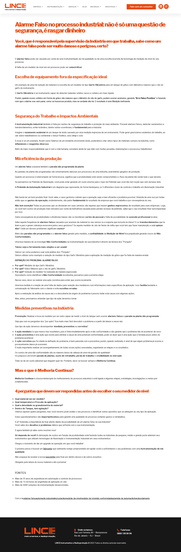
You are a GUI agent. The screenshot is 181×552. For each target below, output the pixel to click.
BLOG (84, 7)
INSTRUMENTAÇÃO (54, 7)
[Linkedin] (160, 6)
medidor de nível (88, 498)
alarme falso (30, 498)
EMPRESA (37, 7)
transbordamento (142, 498)
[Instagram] (166, 6)
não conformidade (104, 498)
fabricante (47, 448)
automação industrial (45, 498)
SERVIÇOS (72, 7)
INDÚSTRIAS (110, 7)
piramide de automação (123, 498)
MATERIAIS (94, 7)
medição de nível (73, 498)
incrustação (60, 498)
